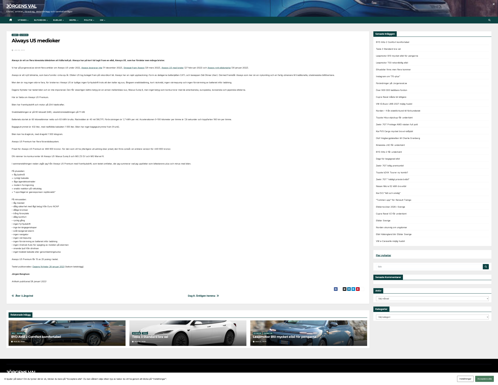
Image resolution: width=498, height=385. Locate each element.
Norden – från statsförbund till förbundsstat (398, 110)
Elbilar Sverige (383, 220)
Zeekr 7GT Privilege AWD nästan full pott (397, 124)
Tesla (145, 333)
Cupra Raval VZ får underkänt (391, 213)
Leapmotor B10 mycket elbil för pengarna (284, 337)
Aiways (15, 35)
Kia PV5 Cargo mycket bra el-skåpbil (394, 131)
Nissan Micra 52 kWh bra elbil (391, 186)
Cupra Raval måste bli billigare (391, 97)
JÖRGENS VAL (21, 6)
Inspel (73, 20)
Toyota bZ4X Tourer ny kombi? (392, 172)
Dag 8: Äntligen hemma (201, 295)
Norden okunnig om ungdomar (391, 227)
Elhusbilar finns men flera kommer (393, 69)
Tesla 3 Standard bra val (150, 337)
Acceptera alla (484, 378)
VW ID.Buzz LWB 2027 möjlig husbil (394, 104)
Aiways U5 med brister (172, 67)
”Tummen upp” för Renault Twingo (393, 200)
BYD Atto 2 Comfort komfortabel (36, 337)
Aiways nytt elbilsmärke (219, 67)
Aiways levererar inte (91, 67)
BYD (13, 333)
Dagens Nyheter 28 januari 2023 (48, 266)
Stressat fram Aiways (133, 67)
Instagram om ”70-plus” (388, 76)
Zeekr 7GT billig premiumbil (390, 165)
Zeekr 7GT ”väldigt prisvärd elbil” (392, 179)
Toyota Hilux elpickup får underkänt (394, 117)
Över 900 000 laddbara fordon (391, 90)
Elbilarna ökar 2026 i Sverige (390, 207)
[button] (489, 20)
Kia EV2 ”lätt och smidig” (388, 193)
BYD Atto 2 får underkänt (389, 152)
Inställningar (465, 378)
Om (102, 20)
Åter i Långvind (24, 295)
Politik (88, 20)
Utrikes (22, 20)
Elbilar (57, 20)
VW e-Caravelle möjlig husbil (390, 241)
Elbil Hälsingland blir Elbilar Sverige (394, 234)
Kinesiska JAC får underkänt (390, 145)
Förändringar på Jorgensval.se (391, 83)
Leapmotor (268, 333)
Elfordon (40, 20)
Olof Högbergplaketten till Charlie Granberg (398, 138)
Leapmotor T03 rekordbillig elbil (392, 62)
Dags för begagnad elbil (388, 158)
